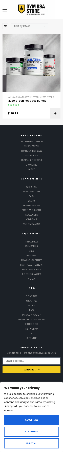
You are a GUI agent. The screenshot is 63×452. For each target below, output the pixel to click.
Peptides (37, 97)
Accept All (31, 419)
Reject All (32, 443)
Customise (31, 431)
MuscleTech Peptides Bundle (27, 101)
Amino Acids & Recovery (20, 97)
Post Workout (48, 97)
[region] (31, 417)
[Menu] (5, 9)
